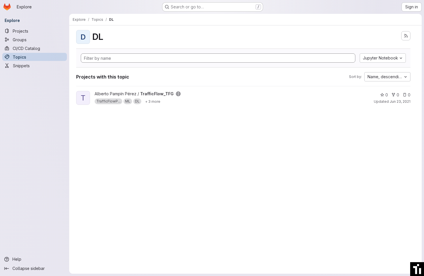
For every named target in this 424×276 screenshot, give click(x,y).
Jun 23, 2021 (400, 101)
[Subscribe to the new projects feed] (405, 35)
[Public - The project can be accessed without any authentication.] (178, 94)
